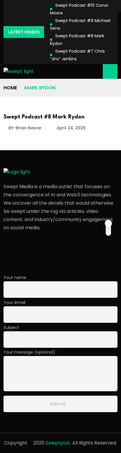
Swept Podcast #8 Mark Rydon (44, 117)
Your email (15, 302)
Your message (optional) (29, 352)
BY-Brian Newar (25, 128)
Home (10, 87)
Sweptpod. (58, 442)
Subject (11, 327)
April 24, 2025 (71, 128)
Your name (15, 277)
